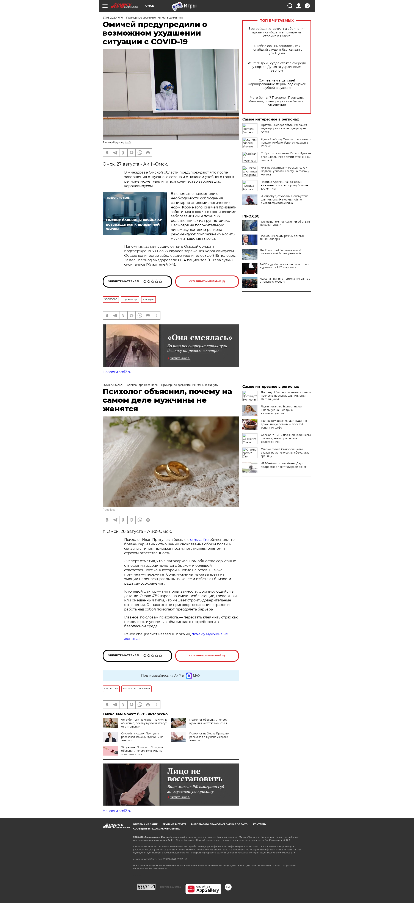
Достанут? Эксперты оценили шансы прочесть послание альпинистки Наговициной (286, 396)
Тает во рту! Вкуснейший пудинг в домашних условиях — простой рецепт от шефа (284, 424)
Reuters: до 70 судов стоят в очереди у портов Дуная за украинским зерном (277, 66)
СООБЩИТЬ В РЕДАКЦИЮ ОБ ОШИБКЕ (156, 828)
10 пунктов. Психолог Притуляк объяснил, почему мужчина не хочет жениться (142, 751)
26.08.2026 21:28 (113, 385)
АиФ (128, 142)
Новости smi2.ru (117, 372)
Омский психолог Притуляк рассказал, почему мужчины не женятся (142, 737)
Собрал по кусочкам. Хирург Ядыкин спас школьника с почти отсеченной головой (286, 157)
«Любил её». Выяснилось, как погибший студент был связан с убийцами (276, 49)
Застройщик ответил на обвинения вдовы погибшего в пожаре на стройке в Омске (277, 32)
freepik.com (110, 509)
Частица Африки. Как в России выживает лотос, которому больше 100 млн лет (284, 185)
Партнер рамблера (170, 887)
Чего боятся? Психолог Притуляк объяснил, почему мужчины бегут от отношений (277, 101)
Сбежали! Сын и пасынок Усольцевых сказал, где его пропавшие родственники (286, 438)
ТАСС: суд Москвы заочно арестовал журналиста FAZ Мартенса (284, 266)
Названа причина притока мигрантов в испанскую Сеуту (285, 280)
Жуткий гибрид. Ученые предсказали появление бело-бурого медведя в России (286, 143)
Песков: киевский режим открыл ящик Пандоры (282, 238)
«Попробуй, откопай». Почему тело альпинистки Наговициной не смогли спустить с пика (285, 199)
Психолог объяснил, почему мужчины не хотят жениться (208, 721)
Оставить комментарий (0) (207, 281)
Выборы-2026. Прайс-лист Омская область (219, 824)
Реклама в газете (174, 824)
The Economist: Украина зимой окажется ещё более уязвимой (280, 252)
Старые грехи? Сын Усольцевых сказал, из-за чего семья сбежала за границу (285, 453)
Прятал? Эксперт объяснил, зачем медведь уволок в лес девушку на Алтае (284, 128)
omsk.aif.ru (199, 540)
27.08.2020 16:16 (113, 17)
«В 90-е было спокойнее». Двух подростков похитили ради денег (283, 465)
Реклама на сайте (145, 824)
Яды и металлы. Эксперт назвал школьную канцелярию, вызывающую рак (282, 410)
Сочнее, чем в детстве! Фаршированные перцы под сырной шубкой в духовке (277, 84)
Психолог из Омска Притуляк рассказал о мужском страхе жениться (209, 737)
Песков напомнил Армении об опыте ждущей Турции (285, 223)
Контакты (259, 824)
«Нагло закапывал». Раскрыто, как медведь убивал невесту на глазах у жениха (285, 171)
